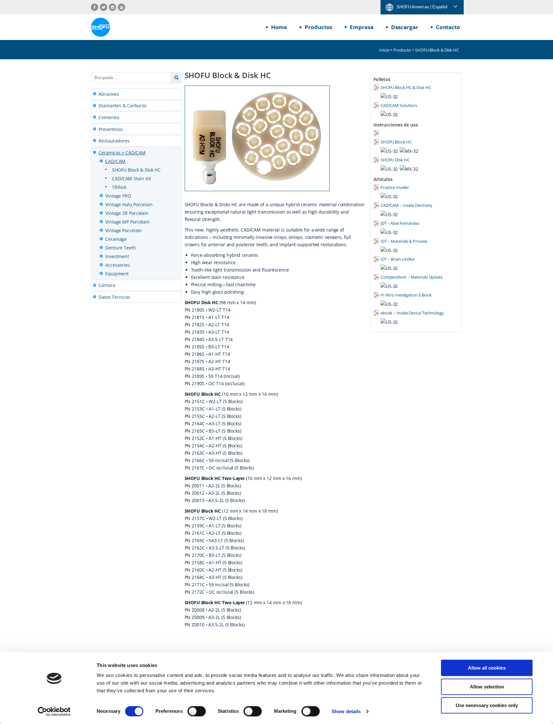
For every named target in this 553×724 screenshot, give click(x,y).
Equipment (117, 274)
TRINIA (119, 187)
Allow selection (487, 686)
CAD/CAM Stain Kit (131, 178)
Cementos (109, 117)
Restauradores (114, 141)
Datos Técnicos (114, 297)
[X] (103, 7)
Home (279, 27)
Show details (346, 711)
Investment (117, 256)
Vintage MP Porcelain (127, 222)
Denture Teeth (120, 248)
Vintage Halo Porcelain (129, 204)
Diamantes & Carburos (123, 105)
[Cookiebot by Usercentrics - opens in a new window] (54, 711)
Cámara (107, 285)
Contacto (448, 27)
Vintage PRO (118, 196)
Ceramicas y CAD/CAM (122, 153)
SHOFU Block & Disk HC (136, 170)
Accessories (117, 265)
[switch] (197, 711)
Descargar (404, 27)
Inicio (384, 50)
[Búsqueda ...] (176, 77)
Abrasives (109, 94)
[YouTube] (121, 7)
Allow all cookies (487, 668)
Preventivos (111, 129)
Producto (402, 50)
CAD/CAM (115, 161)
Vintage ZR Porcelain (126, 213)
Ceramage (116, 239)
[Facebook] (94, 7)
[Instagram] (112, 7)
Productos (318, 27)
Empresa (361, 27)
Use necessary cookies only (487, 705)
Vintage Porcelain (123, 230)
